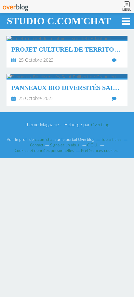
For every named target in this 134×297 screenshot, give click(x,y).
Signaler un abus (65, 145)
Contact (36, 145)
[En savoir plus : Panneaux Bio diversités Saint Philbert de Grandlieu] (67, 90)
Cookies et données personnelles (44, 150)
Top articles (111, 139)
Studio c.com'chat (59, 21)
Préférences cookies (99, 150)
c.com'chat (44, 139)
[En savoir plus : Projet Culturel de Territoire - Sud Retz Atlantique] (67, 52)
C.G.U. (92, 145)
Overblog (100, 124)
